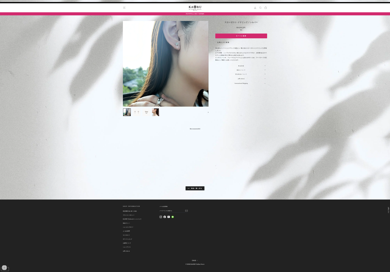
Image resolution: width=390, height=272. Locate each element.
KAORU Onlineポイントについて (132, 219)
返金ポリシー (126, 223)
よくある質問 (126, 231)
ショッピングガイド (128, 227)
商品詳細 (241, 66)
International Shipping (241, 83)
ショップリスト (127, 247)
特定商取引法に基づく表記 (130, 211)
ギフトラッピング (127, 239)
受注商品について (241, 74)
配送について (241, 70)
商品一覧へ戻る (196, 188)
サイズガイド (126, 235)
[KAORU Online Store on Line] (172, 217)
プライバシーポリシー (128, 215)
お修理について (127, 243)
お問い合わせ (241, 78)
